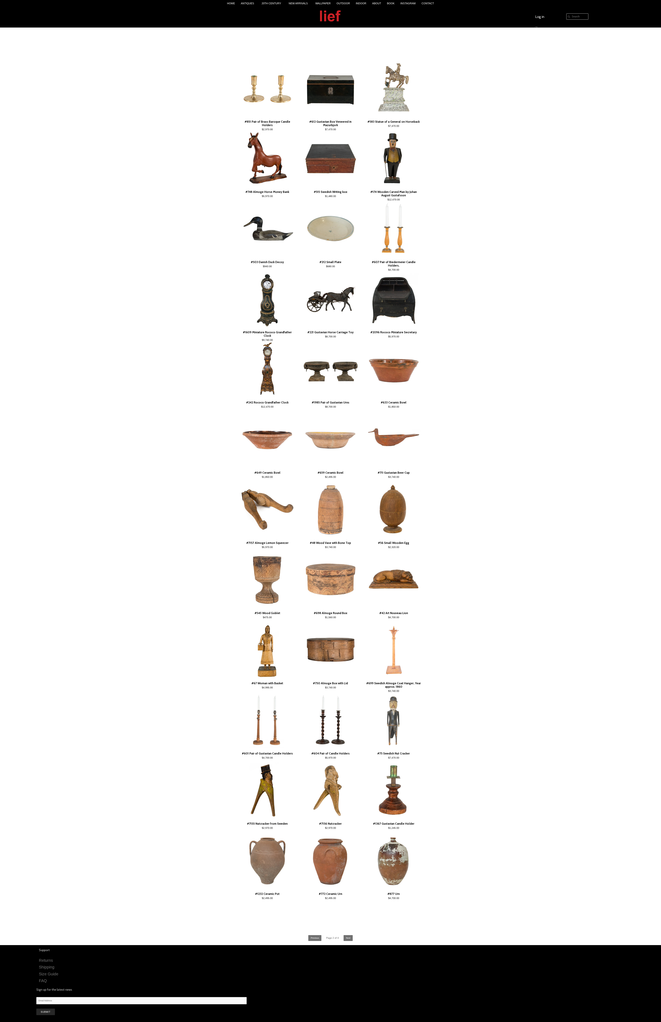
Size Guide (48, 974)
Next (348, 938)
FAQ (43, 980)
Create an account (548, 37)
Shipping (46, 967)
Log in (539, 17)
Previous (315, 938)
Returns (46, 960)
